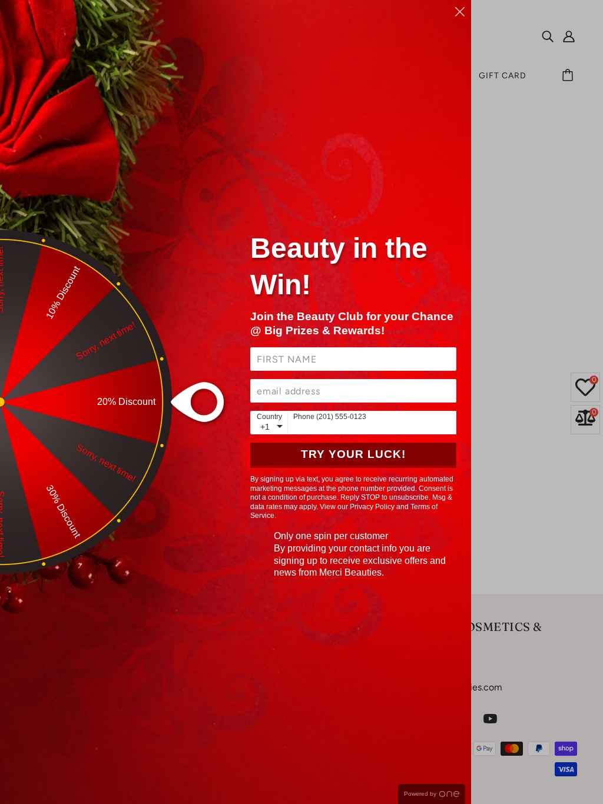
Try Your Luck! (353, 454)
